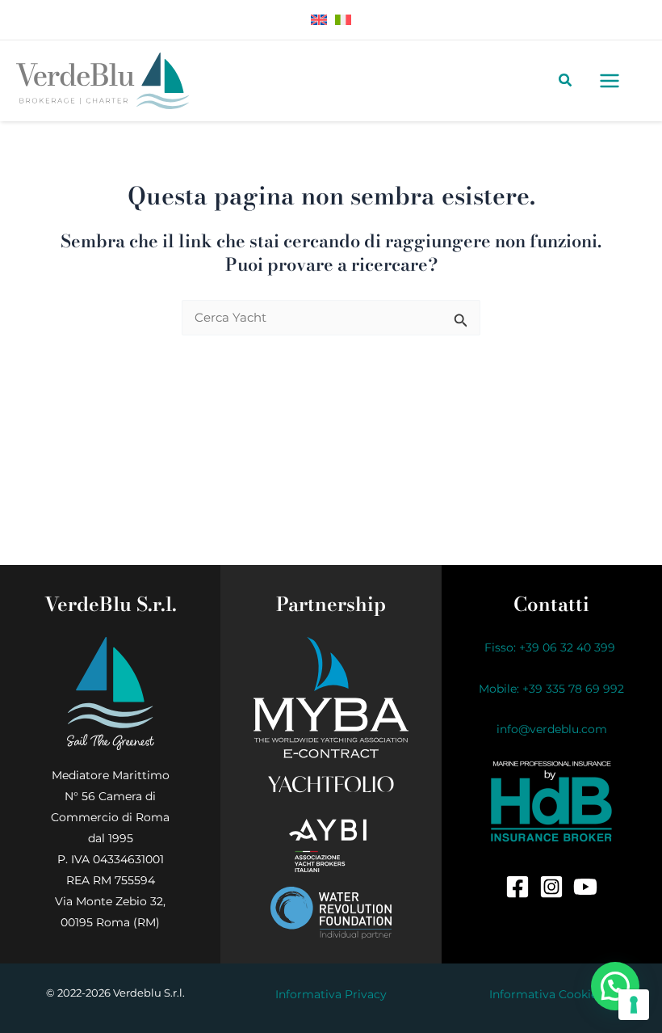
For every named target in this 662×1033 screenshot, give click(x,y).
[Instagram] (551, 887)
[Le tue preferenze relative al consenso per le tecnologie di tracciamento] (633, 1004)
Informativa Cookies (546, 994)
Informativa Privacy (331, 994)
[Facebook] (517, 887)
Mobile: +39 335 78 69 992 (551, 688)
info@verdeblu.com (552, 729)
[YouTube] (585, 887)
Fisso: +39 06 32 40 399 (551, 647)
